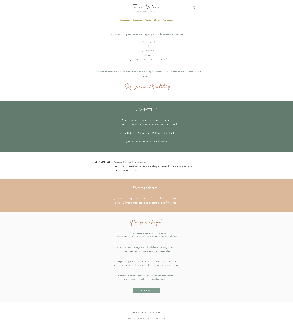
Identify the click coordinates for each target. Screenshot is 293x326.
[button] (194, 7)
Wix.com (162, 318)
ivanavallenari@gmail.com (146, 312)
